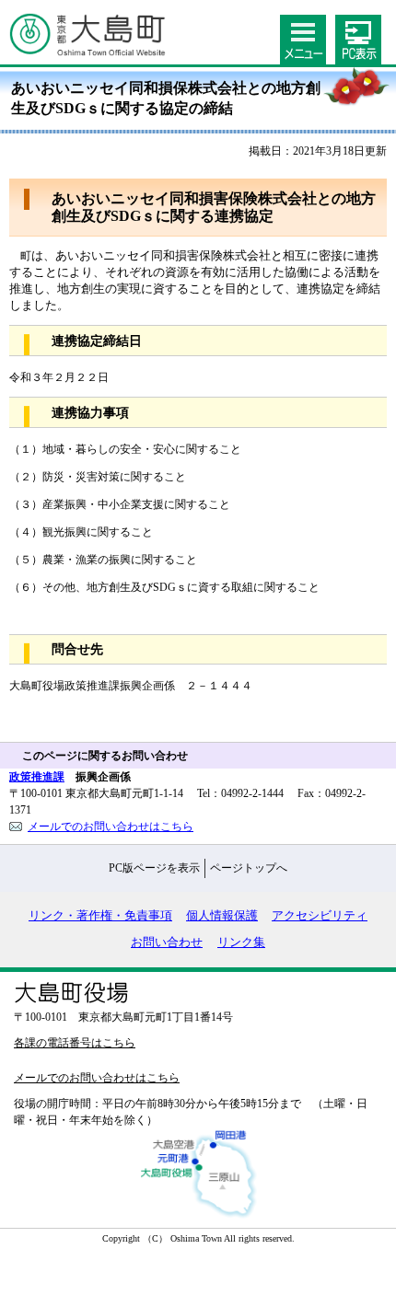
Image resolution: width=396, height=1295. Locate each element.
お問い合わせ (167, 942)
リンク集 (241, 942)
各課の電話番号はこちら (74, 1042)
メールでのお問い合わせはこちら (110, 826)
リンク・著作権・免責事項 (100, 915)
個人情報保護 (222, 915)
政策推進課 (36, 776)
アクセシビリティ (319, 915)
